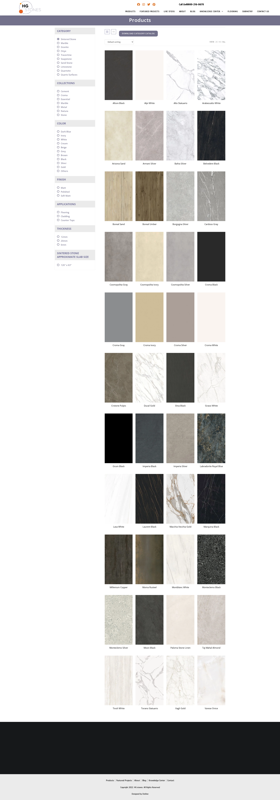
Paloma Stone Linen (180, 647)
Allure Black (119, 103)
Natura (64, 111)
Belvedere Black (211, 163)
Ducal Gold (149, 405)
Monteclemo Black (211, 587)
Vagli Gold (180, 708)
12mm (64, 236)
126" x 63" (66, 265)
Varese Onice (211, 708)
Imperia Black (149, 466)
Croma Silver (180, 345)
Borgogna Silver (180, 224)
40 (220, 42)
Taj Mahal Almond (211, 647)
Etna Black (180, 405)
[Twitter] (148, 4)
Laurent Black (149, 526)
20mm (64, 240)
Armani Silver (149, 163)
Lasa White (118, 526)
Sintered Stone (68, 39)
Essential (65, 99)
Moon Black (149, 647)
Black (63, 159)
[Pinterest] (153, 4)
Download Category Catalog (138, 33)
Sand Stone (66, 62)
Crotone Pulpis (118, 405)
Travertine (66, 54)
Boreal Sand (119, 224)
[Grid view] (107, 31)
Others (64, 171)
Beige (64, 147)
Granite (65, 47)
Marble (64, 43)
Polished (65, 191)
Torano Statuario (149, 708)
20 (216, 42)
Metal (64, 107)
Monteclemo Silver (118, 647)
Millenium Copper (119, 587)
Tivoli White (119, 708)
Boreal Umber (149, 224)
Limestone (66, 66)
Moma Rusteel (149, 587)
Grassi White (211, 405)
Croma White (211, 345)
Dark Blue (66, 131)
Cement (65, 91)
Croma (64, 95)
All (223, 42)
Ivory (63, 135)
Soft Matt (66, 195)
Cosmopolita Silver (180, 284)
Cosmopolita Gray (119, 284)
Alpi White (149, 103)
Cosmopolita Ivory (149, 284)
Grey (63, 151)
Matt (63, 187)
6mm (63, 244)
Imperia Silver (180, 466)
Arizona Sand (118, 163)
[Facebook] (138, 4)
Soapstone (66, 58)
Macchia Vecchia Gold (180, 526)
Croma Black (211, 284)
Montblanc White (180, 587)
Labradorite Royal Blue (211, 466)
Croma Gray (119, 345)
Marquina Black (211, 526)
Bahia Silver (180, 163)
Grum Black (119, 466)
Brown (64, 155)
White (64, 139)
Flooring (65, 212)
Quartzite (66, 70)
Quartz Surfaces (69, 74)
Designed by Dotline (140, 794)
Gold (63, 167)
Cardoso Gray (211, 224)
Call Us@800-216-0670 (191, 4)
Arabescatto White (211, 103)
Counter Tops (68, 220)
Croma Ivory (149, 345)
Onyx (63, 50)
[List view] (113, 31)
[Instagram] (143, 4)
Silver (63, 163)
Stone (64, 114)
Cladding (65, 216)
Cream (64, 143)
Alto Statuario (180, 103)
